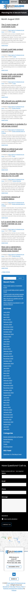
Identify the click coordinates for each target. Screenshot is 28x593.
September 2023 (8, 363)
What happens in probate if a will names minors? (14, 125)
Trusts (13, 32)
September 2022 (8, 393)
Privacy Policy (20, 587)
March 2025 (7, 319)
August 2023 (7, 366)
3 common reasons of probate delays (10, 198)
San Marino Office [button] (14, 567)
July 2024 (6, 339)
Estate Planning (16, 108)
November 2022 (8, 388)
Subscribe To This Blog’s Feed (12, 454)
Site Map (12, 587)
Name (4, 473)
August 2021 (7, 424)
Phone (4, 489)
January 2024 (7, 354)
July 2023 (6, 368)
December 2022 (8, 385)
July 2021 (6, 427)
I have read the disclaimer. (11, 519)
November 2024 (8, 329)
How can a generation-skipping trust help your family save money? (11, 249)
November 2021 (8, 417)
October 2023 (7, 361)
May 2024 (6, 344)
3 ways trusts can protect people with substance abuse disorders (12, 76)
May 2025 (6, 315)
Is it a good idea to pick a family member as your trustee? (12, 223)
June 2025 (6, 312)
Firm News (6, 442)
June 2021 (6, 429)
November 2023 (8, 358)
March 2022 (7, 407)
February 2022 (7, 410)
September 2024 (8, 334)
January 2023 (7, 383)
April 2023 (6, 376)
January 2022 (7, 412)
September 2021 (8, 422)
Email (4, 481)
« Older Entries (5, 272)
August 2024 (7, 337)
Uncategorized (7, 447)
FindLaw (14, 590)
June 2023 (6, 371)
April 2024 (6, 346)
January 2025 (7, 324)
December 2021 (8, 415)
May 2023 (6, 373)
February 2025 (7, 322)
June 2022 (6, 400)
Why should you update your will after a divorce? (13, 102)
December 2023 (8, 356)
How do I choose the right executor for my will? (12, 175)
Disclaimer (5, 515)
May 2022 (6, 402)
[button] (4, 2)
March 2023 (7, 378)
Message (5, 497)
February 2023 (7, 380)
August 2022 (7, 395)
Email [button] (15, 2)
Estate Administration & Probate (13, 437)
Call (24, 2)
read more (4, 45)
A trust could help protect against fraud (12, 50)
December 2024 (8, 327)
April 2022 (6, 405)
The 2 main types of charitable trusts (9, 25)
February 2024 (7, 351)
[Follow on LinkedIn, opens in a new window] (14, 574)
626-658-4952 (16, 563)
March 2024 (7, 349)
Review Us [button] (14, 579)
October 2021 (7, 419)
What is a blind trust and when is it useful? (11, 150)
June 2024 (6, 341)
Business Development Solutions (13, 588)
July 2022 (6, 397)
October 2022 (7, 390)
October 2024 (7, 332)
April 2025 (6, 317)
